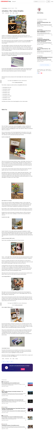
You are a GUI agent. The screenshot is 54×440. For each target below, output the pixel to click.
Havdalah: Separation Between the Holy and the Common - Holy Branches (44, 58)
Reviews (17, 358)
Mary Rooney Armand (6, 381)
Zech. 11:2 (15, 55)
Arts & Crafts (7, 358)
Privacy (38, 70)
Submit (23, 369)
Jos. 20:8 (28, 49)
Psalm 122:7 (13, 128)
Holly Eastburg (5, 8)
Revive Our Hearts (5, 415)
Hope (3, 390)
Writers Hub (49, 70)
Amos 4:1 (9, 55)
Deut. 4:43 (25, 49)
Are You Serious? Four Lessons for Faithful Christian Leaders (12, 416)
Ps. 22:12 (3, 55)
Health (13, 358)
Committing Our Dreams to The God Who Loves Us (10, 425)
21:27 (31, 49)
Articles (3, 358)
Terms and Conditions (43, 70)
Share (8, 361)
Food (10, 358)
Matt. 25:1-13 (24, 293)
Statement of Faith (48, 69)
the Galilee (29, 40)
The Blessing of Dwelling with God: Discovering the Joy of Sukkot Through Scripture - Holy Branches (44, 40)
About (44, 69)
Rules (47, 70)
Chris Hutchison (5, 398)
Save (3, 361)
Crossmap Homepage (40, 69)
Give (11, 361)
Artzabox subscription (18, 82)
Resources (13, 1)
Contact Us (38, 71)
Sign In (52, 1)
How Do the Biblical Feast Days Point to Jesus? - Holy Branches (44, 31)
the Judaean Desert (10, 41)
